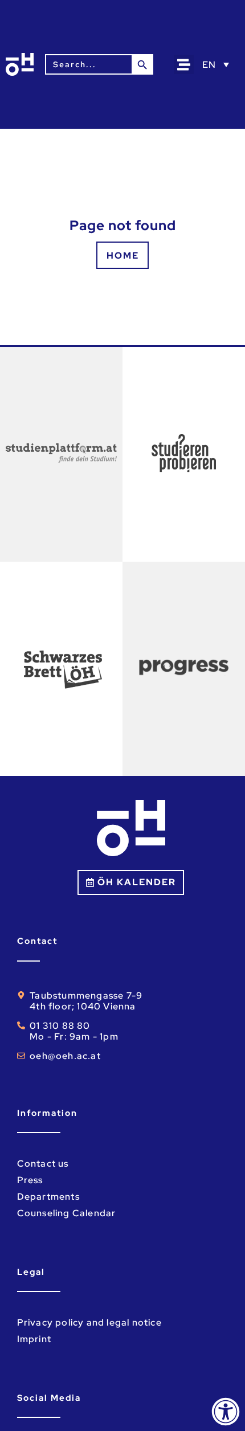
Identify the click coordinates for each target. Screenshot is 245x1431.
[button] (184, 65)
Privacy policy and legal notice (89, 1322)
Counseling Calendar (66, 1213)
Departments (48, 1197)
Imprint (34, 1339)
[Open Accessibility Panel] (226, 1412)
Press (30, 1180)
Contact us (43, 1164)
